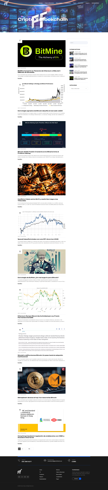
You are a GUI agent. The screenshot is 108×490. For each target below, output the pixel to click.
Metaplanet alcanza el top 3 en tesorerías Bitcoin (37, 397)
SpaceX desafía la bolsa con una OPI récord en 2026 (38, 239)
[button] (76, 478)
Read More (20, 78)
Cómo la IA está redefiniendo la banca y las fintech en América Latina (81, 67)
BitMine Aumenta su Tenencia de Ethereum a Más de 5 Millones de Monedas (39, 71)
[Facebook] (19, 476)
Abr (20, 41)
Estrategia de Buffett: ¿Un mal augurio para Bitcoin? (38, 277)
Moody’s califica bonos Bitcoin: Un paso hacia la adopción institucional (40, 356)
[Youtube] (27, 476)
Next (32, 449)
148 (29, 448)
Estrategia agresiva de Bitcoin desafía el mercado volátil (40, 111)
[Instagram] (22, 476)
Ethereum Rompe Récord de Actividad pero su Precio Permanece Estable (38, 316)
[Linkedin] (25, 476)
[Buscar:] (79, 42)
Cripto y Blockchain (22, 68)
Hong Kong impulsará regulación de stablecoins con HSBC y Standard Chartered (41, 436)
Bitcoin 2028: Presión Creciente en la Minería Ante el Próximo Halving (38, 152)
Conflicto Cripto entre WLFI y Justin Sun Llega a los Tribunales (38, 199)
